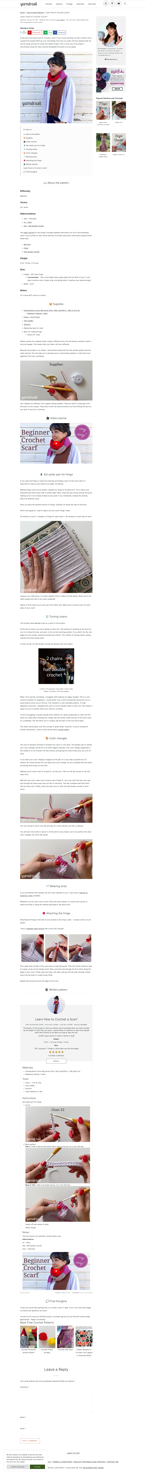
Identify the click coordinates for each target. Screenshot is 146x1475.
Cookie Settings (18, 1467)
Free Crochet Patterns (35, 13)
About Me (92, 4)
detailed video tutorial (35, 929)
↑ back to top (73, 1453)
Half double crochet (31, 252)
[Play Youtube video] (56, 443)
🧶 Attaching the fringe (33, 160)
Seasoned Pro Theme (93, 1468)
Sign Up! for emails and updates (89, 1462)
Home (22, 13)
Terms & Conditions (62, 1462)
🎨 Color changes (30, 153)
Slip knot (27, 244)
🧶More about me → (111, 59)
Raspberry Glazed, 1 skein (38, 313)
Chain (26, 248)
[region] (26, 1460)
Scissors (27, 324)
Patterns (59, 4)
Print (56, 1061)
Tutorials (48, 4)
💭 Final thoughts (30, 172)
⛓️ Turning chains (30, 149)
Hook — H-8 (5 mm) (32, 317)
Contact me (112, 1462)
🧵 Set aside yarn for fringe (34, 145)
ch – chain (28, 222)
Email (23, 1428)
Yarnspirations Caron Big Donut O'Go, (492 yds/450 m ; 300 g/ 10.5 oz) (52, 310)
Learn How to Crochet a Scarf (35, 168)
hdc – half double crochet (34, 226)
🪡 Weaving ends (30, 157)
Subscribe (80, 4)
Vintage (69, 4)
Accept (37, 1467)
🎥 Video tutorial (30, 142)
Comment (24, 1387)
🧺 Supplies (28, 138)
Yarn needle (29, 321)
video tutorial (29, 233)
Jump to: (28, 129)
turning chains (63, 730)
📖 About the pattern (32, 134)
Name (23, 1417)
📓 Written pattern (31, 164)
